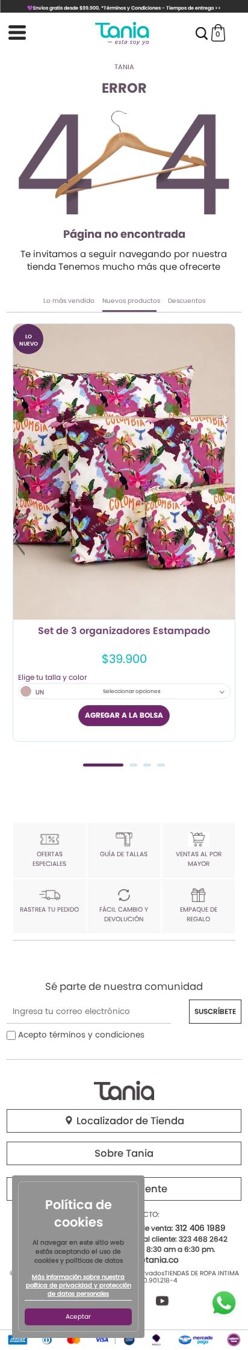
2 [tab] (133, 765)
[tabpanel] (124, 532)
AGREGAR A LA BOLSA (124, 715)
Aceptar (78, 1316)
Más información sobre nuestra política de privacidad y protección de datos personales (78, 1285)
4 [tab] (161, 765)
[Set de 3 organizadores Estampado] (124, 472)
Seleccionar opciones (132, 691)
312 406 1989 (200, 1228)
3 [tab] (147, 765)
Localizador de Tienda (129, 1121)
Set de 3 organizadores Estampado (124, 632)
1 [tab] (103, 765)
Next (227, 543)
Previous (20, 543)
